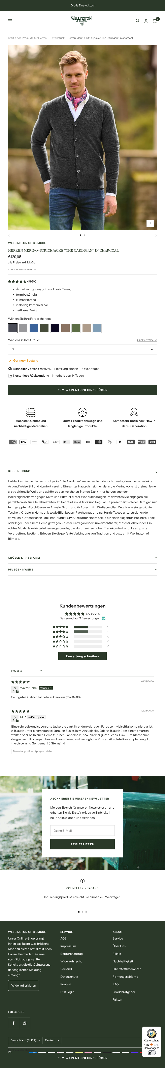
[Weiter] (155, 235)
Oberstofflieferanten (127, 969)
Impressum (68, 946)
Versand (66, 969)
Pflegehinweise (21, 569)
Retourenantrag (71, 954)
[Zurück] (9, 235)
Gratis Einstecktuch (83, 5)
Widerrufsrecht (71, 961)
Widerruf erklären (23, 985)
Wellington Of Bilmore (27, 243)
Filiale (117, 954)
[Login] (146, 21)
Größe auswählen (20, 1050)
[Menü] (158, 1029)
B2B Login (67, 992)
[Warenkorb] (155, 21)
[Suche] (137, 21)
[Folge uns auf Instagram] (24, 1023)
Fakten (117, 999)
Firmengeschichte (125, 977)
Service (118, 938)
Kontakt (65, 984)
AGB (63, 938)
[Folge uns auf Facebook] (13, 1023)
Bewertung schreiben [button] (82, 656)
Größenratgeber (124, 992)
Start (11, 37)
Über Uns (119, 946)
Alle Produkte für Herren (32, 37)
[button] (17, 281)
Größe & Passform (24, 557)
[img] (20, 682)
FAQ (116, 984)
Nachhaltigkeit (123, 961)
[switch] (152, 1052)
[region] (82, 891)
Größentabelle (147, 340)
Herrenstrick (57, 37)
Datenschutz (69, 977)
